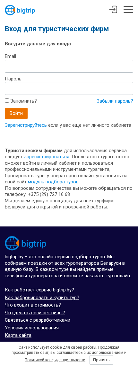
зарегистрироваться (46, 157)
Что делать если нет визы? (35, 313)
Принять (101, 359)
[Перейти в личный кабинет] (113, 10)
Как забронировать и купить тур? (42, 297)
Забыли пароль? (115, 101)
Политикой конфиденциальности (55, 360)
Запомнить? (23, 101)
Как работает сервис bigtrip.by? (39, 290)
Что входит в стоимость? (33, 305)
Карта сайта (18, 335)
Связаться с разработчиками (37, 320)
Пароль (13, 79)
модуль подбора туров (53, 182)
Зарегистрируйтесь (26, 125)
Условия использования (32, 328)
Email (10, 56)
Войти (16, 113)
